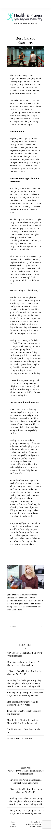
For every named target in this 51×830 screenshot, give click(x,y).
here (20, 609)
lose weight (28, 415)
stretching (14, 240)
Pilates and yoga (17, 228)
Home (13, 822)
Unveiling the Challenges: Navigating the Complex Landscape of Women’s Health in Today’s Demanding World (24, 683)
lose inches (31, 333)
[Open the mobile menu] (45, 4)
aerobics (24, 191)
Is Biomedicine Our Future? (19, 738)
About (13, 824)
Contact (13, 826)
